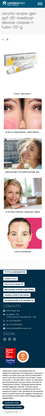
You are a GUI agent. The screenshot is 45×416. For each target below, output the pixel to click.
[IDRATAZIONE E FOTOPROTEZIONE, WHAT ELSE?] (23, 153)
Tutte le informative (15, 272)
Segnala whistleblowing (16, 295)
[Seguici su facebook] (4, 339)
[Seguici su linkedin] (9, 339)
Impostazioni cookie (11, 412)
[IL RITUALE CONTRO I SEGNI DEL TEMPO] (23, 193)
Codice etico (10, 278)
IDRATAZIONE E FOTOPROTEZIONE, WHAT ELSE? (23, 172)
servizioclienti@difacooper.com (19, 328)
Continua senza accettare (13, 407)
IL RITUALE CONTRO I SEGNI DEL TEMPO (23, 212)
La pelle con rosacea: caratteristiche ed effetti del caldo (23, 132)
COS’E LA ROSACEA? (22, 252)
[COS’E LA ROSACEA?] (23, 233)
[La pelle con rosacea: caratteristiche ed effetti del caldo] (23, 113)
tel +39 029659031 (14, 321)
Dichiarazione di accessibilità (19, 300)
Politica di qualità (13, 284)
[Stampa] (8, 39)
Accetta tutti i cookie (12, 403)
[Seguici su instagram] (14, 339)
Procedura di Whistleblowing (19, 289)
